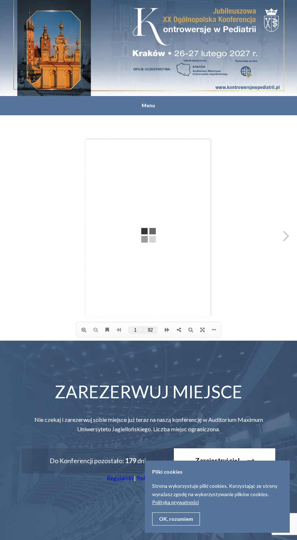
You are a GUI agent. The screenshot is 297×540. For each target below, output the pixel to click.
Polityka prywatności (175, 502)
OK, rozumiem (176, 519)
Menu (148, 105)
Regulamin (120, 477)
